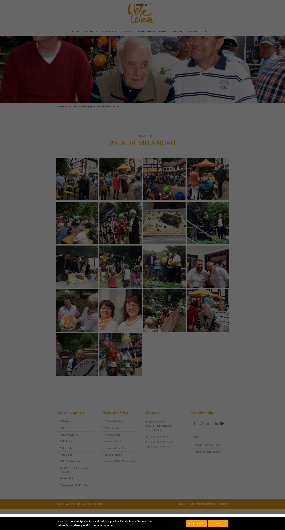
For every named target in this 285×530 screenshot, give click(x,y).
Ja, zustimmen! (196, 523)
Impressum (106, 525)
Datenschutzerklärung (70, 525)
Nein (218, 523)
